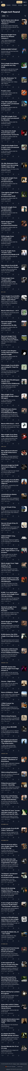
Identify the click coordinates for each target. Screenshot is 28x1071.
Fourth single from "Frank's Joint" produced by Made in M (10, 252)
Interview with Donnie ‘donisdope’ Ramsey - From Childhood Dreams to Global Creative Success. (10, 650)
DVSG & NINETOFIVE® (9, 49)
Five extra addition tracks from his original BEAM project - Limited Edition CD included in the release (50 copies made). (10, 1038)
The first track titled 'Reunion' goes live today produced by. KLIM (10, 371)
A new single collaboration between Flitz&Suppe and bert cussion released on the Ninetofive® (10, 763)
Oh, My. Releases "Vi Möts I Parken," (8, 79)
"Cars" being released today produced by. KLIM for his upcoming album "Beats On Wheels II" (10, 41)
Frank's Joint (6, 91)
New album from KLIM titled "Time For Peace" (10, 266)
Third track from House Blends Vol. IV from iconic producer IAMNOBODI (10, 950)
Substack (8, 1069)
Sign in (25, 2)
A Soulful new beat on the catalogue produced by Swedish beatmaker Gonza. (9, 850)
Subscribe (19, 2)
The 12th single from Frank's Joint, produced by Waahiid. (10, 118)
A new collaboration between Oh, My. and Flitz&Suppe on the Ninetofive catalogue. (9, 386)
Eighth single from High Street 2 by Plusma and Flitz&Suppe (10, 579)
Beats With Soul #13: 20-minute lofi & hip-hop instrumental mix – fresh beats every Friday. (10, 426)
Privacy (14, 1064)
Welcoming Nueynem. (9, 772)
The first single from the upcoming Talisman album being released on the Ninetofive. (10, 598)
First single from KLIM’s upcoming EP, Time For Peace (10, 367)
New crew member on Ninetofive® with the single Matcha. (10, 774)
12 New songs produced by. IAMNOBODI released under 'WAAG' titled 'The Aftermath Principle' (8, 746)
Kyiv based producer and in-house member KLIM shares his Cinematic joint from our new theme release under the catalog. (10, 640)
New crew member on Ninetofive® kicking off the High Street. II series (10, 718)
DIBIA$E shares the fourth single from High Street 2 (10, 668)
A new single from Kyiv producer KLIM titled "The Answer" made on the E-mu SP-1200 (9, 904)
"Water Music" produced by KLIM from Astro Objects (9, 486)
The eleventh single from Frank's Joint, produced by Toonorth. (10, 132)
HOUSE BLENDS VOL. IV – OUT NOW (10, 933)
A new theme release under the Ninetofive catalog (9, 108)
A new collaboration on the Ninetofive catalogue (8, 400)
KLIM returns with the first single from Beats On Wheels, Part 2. (9, 69)
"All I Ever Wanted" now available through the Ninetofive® (9, 894)
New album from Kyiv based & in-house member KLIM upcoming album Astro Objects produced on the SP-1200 (10, 456)
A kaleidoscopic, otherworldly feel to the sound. (10, 1010)
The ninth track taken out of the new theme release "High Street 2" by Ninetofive (10, 569)
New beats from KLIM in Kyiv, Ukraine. (8, 342)
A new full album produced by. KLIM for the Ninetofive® (9, 269)
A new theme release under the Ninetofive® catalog (9, 93)
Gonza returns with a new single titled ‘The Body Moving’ (9, 846)
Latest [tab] (3, 16)
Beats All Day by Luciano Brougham (10, 992)
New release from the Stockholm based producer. (9, 1025)
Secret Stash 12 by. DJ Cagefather (9, 524)
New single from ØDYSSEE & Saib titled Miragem (10, 396)
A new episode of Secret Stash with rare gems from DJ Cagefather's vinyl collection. (10, 527)
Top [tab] (7, 16)
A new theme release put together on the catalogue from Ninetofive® (10, 540)
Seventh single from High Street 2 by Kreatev (9, 608)
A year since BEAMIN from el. (9, 728)
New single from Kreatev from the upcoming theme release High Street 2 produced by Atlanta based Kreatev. (10, 613)
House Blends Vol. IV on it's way (10, 1047)
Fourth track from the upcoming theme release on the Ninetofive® (10, 673)
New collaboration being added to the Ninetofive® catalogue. (10, 909)
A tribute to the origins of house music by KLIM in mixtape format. (10, 816)
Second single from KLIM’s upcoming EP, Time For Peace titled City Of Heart (9, 338)
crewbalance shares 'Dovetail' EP (9, 495)
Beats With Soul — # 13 (10, 423)
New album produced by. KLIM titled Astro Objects (9, 452)
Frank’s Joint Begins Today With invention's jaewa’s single (9, 352)
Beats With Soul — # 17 (10, 310)
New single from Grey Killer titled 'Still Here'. (9, 435)
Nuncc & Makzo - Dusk (9, 692)
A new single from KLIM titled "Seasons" (10, 829)
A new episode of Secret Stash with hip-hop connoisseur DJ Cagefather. (10, 964)
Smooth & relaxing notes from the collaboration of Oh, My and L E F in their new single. (10, 890)
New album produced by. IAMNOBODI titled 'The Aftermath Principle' (9, 741)
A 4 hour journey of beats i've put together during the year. (9, 996)
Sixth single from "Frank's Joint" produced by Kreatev (9, 223)
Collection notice (23, 1064)
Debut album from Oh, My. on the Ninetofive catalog (10, 169)
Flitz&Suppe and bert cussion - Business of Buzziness (9, 759)
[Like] (2, 31)
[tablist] (5, 15)
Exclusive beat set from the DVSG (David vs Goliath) (9, 51)
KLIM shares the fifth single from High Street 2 (10, 636)
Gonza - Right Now (8, 681)
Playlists (8, 5)
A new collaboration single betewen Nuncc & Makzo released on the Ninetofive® (10, 695)
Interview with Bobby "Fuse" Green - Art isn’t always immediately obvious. (9, 797)
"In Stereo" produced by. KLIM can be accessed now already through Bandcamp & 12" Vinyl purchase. (9, 875)
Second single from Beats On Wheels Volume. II (8, 36)
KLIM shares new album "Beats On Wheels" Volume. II (10, 22)
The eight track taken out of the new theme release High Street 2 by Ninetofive (10, 584)
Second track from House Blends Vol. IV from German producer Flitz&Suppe (10, 979)
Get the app (20, 1066)
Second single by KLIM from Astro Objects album (9, 467)
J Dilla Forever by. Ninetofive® (7, 704)
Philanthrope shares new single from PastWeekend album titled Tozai (9, 411)
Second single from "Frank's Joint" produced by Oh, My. (9, 323)
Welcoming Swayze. (9, 716)
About (25, 5)
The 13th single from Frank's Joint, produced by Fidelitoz (10, 103)
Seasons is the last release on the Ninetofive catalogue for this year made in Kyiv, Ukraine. (9, 832)
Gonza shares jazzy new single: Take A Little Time (10, 1021)
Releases (14, 5)
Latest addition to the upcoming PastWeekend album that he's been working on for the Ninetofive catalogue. (10, 415)
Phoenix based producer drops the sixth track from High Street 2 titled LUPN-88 (10, 626)
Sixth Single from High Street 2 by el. (9, 622)
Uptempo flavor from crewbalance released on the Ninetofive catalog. (10, 498)
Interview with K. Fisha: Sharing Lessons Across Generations (10, 1006)
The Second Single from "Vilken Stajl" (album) (9, 82)
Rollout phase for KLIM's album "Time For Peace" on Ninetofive (9, 302)
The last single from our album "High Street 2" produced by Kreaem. (9, 555)
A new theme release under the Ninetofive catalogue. (9, 357)
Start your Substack (11, 1066)
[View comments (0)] (8, 31)
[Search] (25, 15)
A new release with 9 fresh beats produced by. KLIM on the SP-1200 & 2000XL (10, 26)
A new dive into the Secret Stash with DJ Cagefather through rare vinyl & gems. (9, 861)
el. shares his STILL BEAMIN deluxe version (10, 1034)
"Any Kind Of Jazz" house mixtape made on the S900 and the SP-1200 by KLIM (10, 812)
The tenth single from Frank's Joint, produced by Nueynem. (10, 147)
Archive (20, 5)
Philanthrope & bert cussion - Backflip (8, 784)
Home (3, 5)
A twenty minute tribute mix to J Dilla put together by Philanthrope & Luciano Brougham (10, 707)
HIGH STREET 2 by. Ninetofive (8, 537)
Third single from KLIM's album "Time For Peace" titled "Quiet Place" (10, 298)
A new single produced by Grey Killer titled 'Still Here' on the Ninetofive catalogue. (9, 439)
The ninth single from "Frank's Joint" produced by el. (9, 179)
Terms (18, 1064)
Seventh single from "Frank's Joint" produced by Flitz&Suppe (9, 209)
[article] (14, 25)
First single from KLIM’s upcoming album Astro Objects (10, 481)
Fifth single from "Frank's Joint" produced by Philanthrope (7, 238)
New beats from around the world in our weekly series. (10, 313)
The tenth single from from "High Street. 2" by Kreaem (10, 550)
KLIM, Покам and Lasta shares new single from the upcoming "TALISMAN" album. (10, 594)
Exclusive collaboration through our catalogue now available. (10, 923)
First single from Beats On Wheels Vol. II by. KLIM (10, 65)
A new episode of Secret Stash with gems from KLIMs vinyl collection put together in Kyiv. (10, 511)
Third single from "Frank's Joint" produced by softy (8, 280)
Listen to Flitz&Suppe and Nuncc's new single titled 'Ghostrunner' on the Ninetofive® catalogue (10, 919)
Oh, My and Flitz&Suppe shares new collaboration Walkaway (10, 381)
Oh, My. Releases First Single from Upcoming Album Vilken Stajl (9, 165)
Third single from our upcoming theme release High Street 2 (9, 684)
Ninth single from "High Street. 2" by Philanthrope (9, 565)
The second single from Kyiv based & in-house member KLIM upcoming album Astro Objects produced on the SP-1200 (10, 471)
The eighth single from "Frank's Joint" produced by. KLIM (9, 194)
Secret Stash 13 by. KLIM (8, 508)
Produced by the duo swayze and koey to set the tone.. (9, 1050)
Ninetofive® (8, 29)
